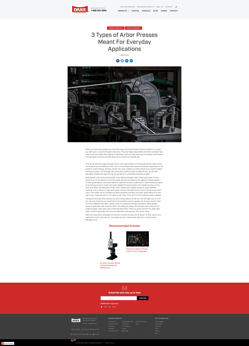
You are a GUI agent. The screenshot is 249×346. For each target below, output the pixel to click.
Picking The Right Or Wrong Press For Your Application (137, 250)
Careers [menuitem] (157, 331)
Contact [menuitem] (174, 11)
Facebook (82, 334)
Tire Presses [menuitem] (125, 324)
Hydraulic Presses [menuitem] (113, 324)
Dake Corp (124, 55)
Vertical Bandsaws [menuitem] (113, 331)
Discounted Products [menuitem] (145, 7)
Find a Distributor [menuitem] (127, 7)
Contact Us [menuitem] (158, 326)
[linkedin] (126, 60)
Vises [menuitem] (137, 324)
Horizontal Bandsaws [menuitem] (127, 321)
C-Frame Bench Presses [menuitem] (126, 327)
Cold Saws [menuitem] (111, 328)
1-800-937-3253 (98, 10)
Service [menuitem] (135, 11)
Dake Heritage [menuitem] (159, 321)
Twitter (90, 334)
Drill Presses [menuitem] (111, 326)
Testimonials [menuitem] (158, 324)
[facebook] (118, 60)
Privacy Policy (110, 343)
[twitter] (122, 60)
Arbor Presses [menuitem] (112, 321)
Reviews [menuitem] (168, 7)
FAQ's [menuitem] (157, 328)
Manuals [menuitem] (146, 11)
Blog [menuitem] (155, 11)
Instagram (75, 334)
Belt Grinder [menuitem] (125, 331)
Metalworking (133, 28)
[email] (131, 60)
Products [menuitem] (122, 11)
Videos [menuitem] (164, 11)
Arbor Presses (115, 28)
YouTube (97, 334)
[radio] (105, 306)
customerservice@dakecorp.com (90, 329)
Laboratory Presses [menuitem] (140, 321)
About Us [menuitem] (159, 7)
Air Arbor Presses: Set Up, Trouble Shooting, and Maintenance (110, 265)
